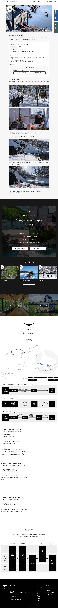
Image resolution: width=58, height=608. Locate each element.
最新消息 (51, 1)
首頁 (8, 1)
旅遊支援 (38, 1)
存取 (42, 1)
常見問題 (46, 1)
